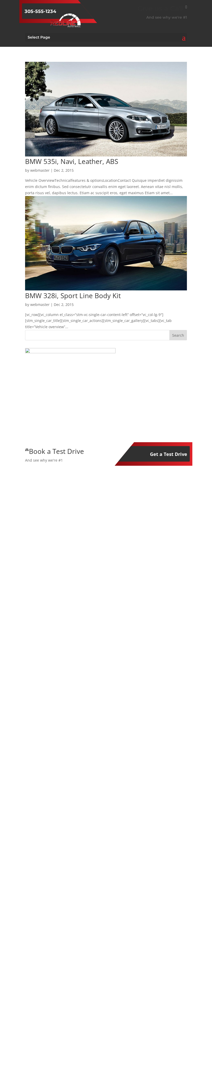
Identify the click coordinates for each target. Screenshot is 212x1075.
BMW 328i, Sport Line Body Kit (73, 295)
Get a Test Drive (168, 454)
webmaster (40, 170)
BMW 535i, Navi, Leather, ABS (71, 161)
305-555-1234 (40, 11)
